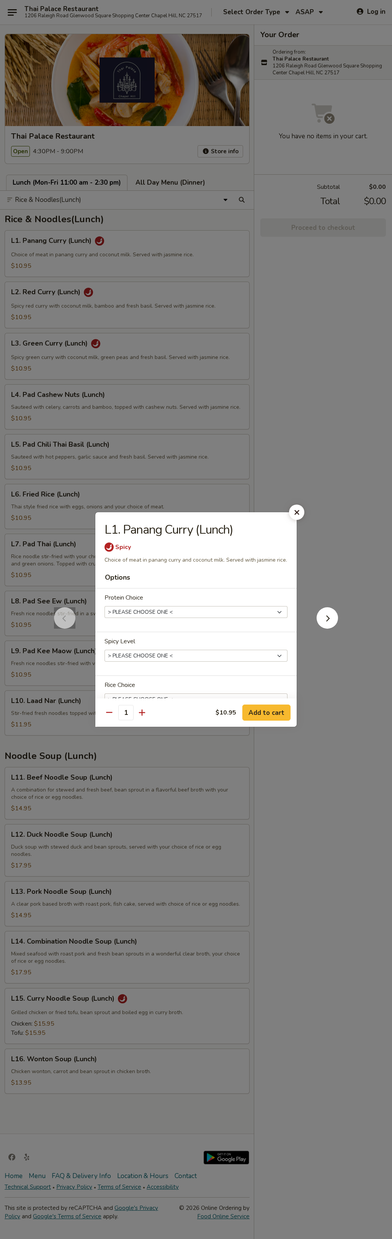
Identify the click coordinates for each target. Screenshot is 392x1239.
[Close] (296, 512)
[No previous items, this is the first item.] (65, 626)
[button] (327, 626)
